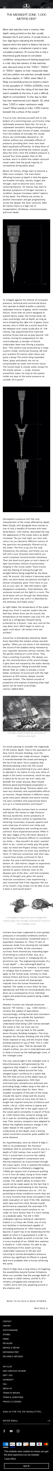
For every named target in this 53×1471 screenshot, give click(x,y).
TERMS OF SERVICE (11, 1393)
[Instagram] (18, 1431)
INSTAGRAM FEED (11, 1352)
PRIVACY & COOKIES (12, 1402)
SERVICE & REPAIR (11, 1348)
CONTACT (7, 1321)
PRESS (6, 1339)
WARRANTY (8, 1380)
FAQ (5, 1384)
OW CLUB (7, 1367)
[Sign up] (48, 1420)
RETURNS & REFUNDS (13, 1356)
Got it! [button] (26, 1466)
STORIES (6, 1335)
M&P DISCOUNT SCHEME (14, 1371)
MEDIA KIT (7, 1388)
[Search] (42, 9)
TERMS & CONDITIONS (13, 1397)
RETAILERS (7, 1343)
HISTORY (7, 1326)
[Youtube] (11, 1431)
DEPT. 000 (7, 1375)
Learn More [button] (10, 1458)
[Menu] (4, 8)
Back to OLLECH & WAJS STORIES (26, 1301)
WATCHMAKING (10, 1330)
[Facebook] (4, 1431)
